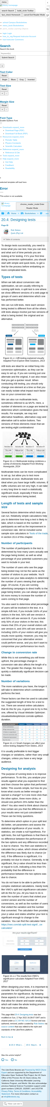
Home (14, 213)
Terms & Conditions (22, 1091)
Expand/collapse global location (47, 212)
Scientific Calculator (13, 146)
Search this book (7, 49)
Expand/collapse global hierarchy (4, 213)
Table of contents (12, 239)
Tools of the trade (38, 533)
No (16, 1060)
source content (7, 1026)
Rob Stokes (16, 230)
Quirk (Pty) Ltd (17, 233)
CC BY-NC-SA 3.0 (23, 1021)
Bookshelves (30, 213)
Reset (4, 75)
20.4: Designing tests (24, 1014)
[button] (9, 165)
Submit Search (8, 57)
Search (5, 1104)
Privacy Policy (7, 1091)
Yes (6, 1060)
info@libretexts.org (11, 1097)
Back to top (6, 1037)
